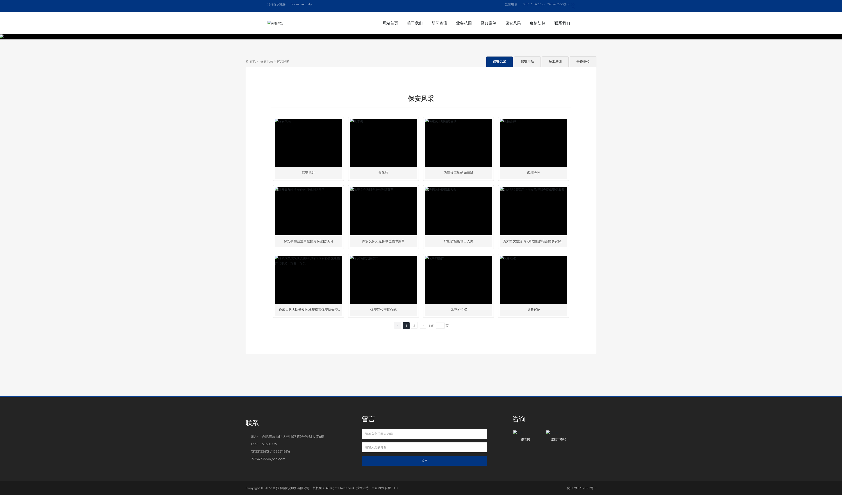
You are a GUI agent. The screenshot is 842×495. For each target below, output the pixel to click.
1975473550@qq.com (268, 459)
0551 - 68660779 (264, 444)
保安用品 (527, 62)
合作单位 (583, 62)
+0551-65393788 (533, 4)
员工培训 (555, 62)
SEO (395, 488)
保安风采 (266, 61)
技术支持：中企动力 (370, 488)
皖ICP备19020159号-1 (581, 488)
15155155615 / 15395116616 (270, 451)
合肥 (388, 488)
